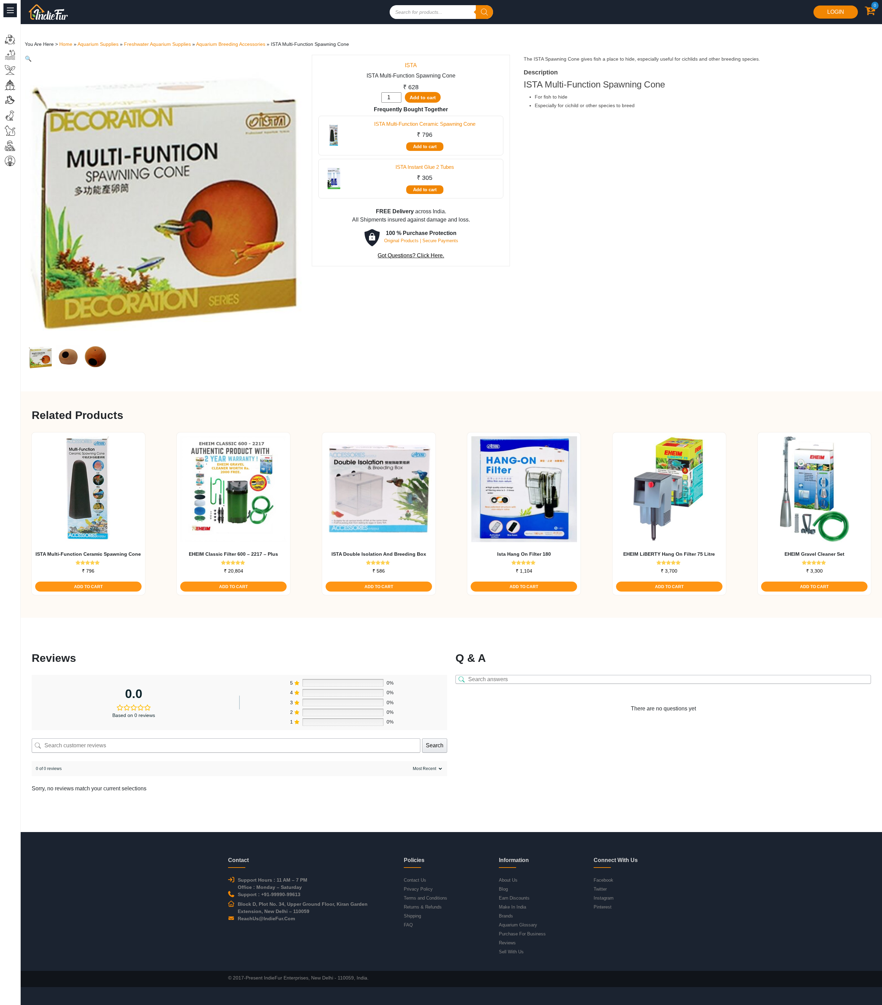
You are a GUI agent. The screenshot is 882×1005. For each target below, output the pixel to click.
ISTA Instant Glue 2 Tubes (425, 167)
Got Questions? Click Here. (411, 255)
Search (434, 745)
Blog (503, 889)
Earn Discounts (514, 898)
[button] (28, 59)
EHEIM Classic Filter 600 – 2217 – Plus (233, 554)
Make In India (512, 907)
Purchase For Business (522, 933)
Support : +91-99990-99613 (269, 894)
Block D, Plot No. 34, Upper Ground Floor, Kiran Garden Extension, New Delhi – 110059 (303, 907)
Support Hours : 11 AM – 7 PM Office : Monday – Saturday (272, 883)
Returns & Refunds (423, 907)
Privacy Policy (418, 889)
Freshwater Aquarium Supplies (157, 44)
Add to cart (423, 97)
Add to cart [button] (88, 586)
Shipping (412, 916)
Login (835, 12)
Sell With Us (511, 951)
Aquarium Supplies (98, 44)
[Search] (484, 12)
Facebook (603, 880)
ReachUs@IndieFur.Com (266, 918)
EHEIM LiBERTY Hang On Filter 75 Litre (669, 554)
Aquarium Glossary (518, 924)
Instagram (604, 898)
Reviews (507, 942)
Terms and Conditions (425, 898)
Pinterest (603, 907)
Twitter (600, 889)
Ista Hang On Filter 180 (524, 554)
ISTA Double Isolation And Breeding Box (378, 554)
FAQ (408, 924)
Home (65, 44)
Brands (506, 916)
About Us (508, 880)
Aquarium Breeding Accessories (230, 44)
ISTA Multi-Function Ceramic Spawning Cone (424, 124)
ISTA (411, 65)
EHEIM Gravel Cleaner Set (814, 554)
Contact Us (415, 880)
